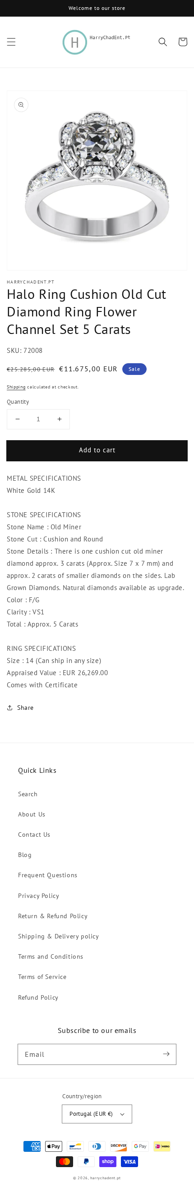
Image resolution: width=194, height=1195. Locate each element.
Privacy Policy (38, 896)
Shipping (16, 387)
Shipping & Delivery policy (58, 936)
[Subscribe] (166, 1054)
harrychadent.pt (105, 1178)
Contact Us (34, 834)
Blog (25, 855)
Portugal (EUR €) (91, 1114)
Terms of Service (42, 977)
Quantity (18, 402)
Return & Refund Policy (53, 916)
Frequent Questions (48, 875)
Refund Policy (38, 997)
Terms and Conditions (50, 956)
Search (28, 794)
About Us (32, 814)
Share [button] (25, 707)
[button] (11, 42)
